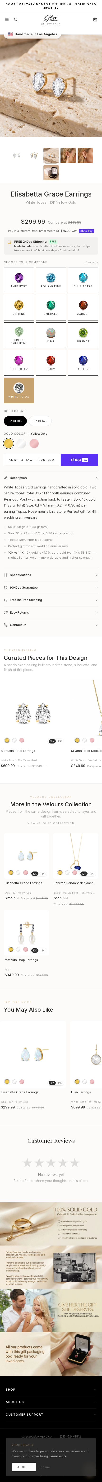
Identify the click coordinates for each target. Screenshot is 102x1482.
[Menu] (7, 19)
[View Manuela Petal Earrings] (33, 713)
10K (52, 741)
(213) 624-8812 (70, 1436)
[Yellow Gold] (8, 443)
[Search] (16, 19)
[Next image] (61, 713)
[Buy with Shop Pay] (79, 460)
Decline (44, 1467)
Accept (23, 1467)
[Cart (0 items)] (95, 19)
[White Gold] (21, 443)
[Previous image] (5, 713)
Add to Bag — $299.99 (31, 460)
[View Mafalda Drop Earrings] (26, 932)
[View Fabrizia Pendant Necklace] (75, 856)
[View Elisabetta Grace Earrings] (26, 856)
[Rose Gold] (34, 443)
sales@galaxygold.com (37, 1436)
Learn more (58, 1456)
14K (60, 741)
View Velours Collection (51, 823)
